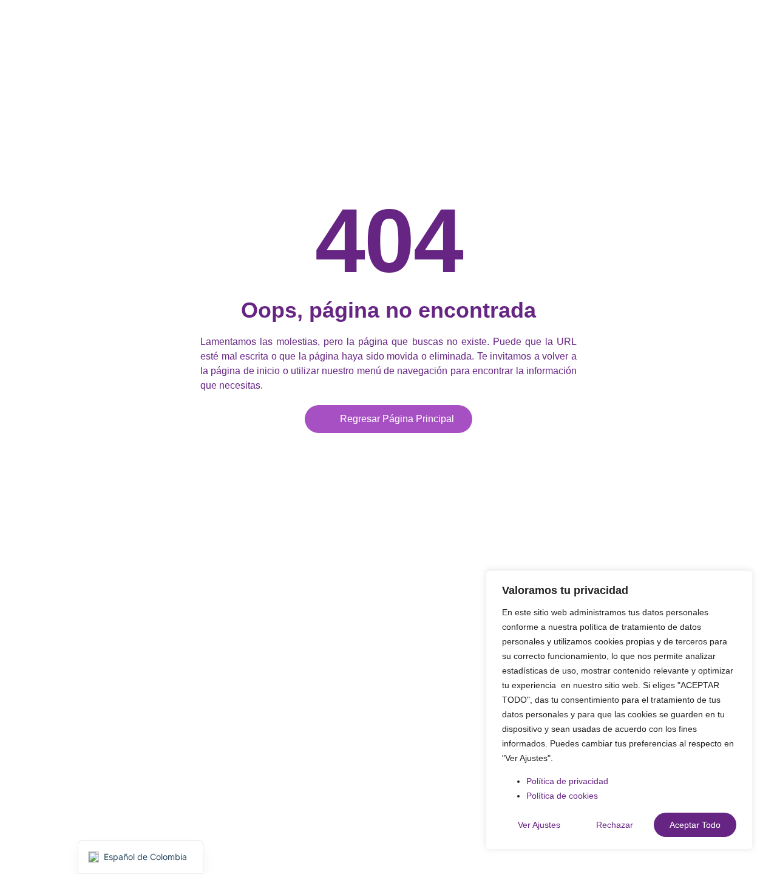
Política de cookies (562, 796)
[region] (619, 710)
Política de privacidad (567, 781)
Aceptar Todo (695, 825)
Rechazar (614, 825)
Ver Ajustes (539, 825)
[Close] (740, 580)
